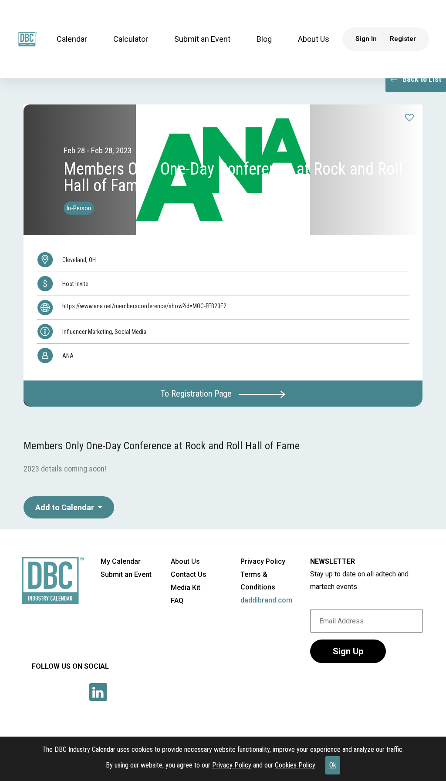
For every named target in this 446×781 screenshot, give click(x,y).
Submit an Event (202, 39)
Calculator (130, 39)
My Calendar (121, 561)
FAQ (177, 600)
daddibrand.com (266, 600)
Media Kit (185, 587)
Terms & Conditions (257, 580)
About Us (313, 39)
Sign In (366, 39)
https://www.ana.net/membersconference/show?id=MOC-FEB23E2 (144, 306)
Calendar (72, 39)
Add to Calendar (65, 507)
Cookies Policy (295, 765)
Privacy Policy (231, 765)
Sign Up (348, 651)
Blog (264, 39)
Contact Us (188, 574)
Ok (332, 765)
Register (403, 39)
